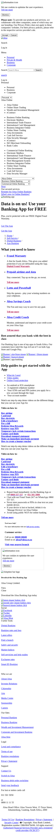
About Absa (6, 679)
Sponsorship (6, 703)
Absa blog (5, 737)
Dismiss (5, 15)
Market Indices (7, 650)
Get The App (7, 226)
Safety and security (9, 645)
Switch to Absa (8, 775)
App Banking (13, 243)
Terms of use (7, 751)
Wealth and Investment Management (17, 727)
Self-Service (12, 238)
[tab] (30, 375)
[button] (16, 255)
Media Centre (7, 698)
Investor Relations (9, 683)
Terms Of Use (8, 819)
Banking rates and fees (11, 630)
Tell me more (7, 10)
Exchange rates (8, 659)
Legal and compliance (11, 746)
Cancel (13, 35)
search (4, 75)
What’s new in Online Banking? (15, 194)
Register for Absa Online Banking (16, 191)
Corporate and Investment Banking (16, 732)
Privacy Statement (9, 761)
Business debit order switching (14, 780)
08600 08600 (21, 537)
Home (9, 235)
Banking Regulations (25, 819)
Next (3, 186)
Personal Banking (9, 717)
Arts (3, 693)
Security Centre (11, 822)
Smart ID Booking (9, 664)
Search (38, 70)
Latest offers (6, 635)
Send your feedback (10, 785)
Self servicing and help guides (14, 654)
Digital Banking (14, 241)
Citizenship (6, 688)
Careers (4, 708)
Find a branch (7, 640)
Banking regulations (10, 756)
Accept (5, 35)
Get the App (6, 231)
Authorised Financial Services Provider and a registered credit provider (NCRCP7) (27, 829)
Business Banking (9, 722)
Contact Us (6, 771)
